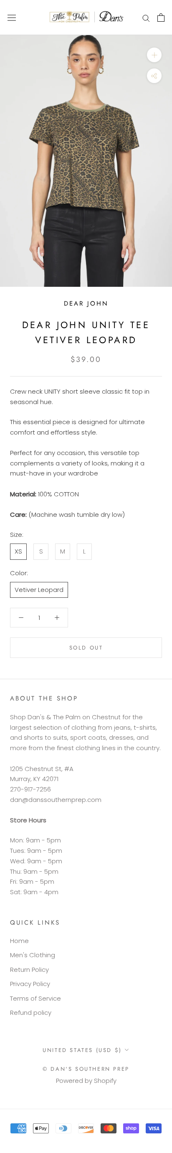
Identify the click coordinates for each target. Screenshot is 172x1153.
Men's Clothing (32, 955)
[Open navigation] (12, 17)
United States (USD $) (82, 1050)
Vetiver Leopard (39, 589)
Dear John (86, 303)
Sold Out (86, 648)
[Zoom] (154, 55)
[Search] (146, 17)
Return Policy (29, 969)
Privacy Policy (30, 983)
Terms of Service (35, 998)
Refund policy (30, 1012)
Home (19, 940)
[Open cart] (160, 17)
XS (18, 551)
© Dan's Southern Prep (86, 1069)
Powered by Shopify (86, 1080)
